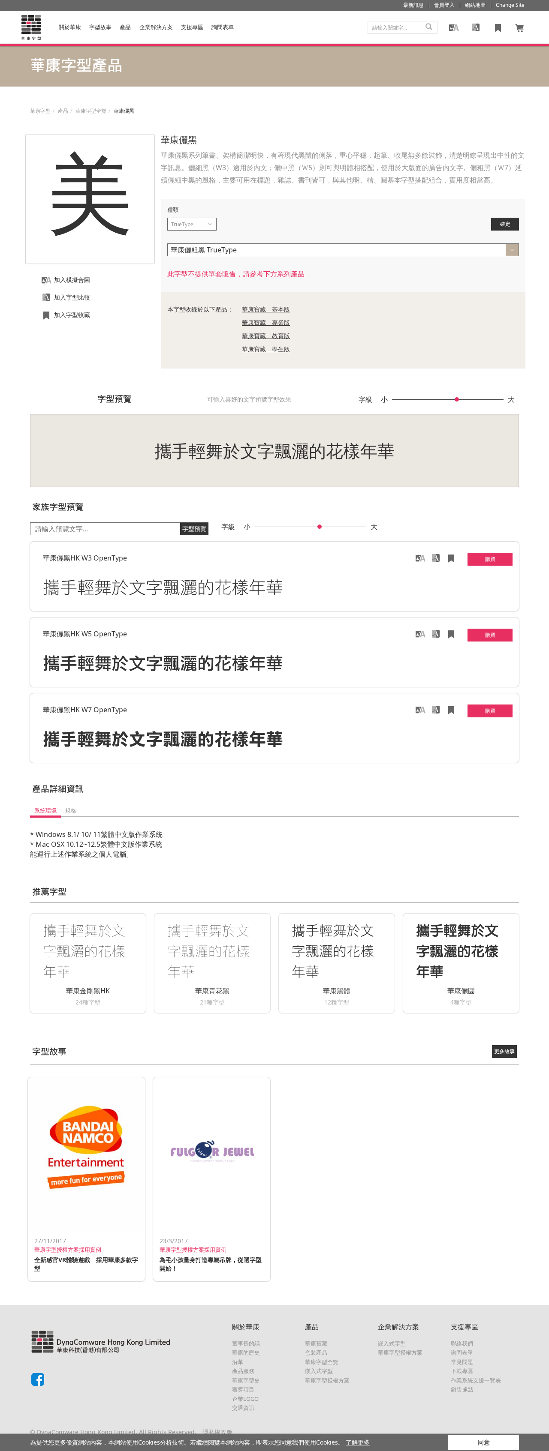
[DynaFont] (31, 27)
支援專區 (192, 27)
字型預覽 (194, 529)
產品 (125, 27)
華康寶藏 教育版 (266, 336)
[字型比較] (475, 27)
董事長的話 (246, 1343)
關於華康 (70, 27)
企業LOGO (245, 1399)
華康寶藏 (316, 1343)
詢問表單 (462, 1352)
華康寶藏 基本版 (266, 309)
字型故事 (100, 27)
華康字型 (40, 110)
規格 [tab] (70, 810)
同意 (484, 1442)
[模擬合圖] (454, 27)
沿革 (237, 1362)
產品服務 (243, 1371)
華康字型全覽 (90, 110)
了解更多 (358, 1442)
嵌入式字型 (319, 1371)
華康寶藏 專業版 (266, 322)
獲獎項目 (243, 1389)
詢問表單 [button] (222, 27)
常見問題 (462, 1362)
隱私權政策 (217, 1432)
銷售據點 (462, 1389)
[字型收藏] (498, 27)
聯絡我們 (462, 1343)
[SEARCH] (429, 27)
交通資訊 (243, 1408)
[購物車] (520, 27)
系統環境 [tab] (45, 810)
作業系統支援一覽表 (476, 1380)
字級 (365, 399)
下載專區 (462, 1371)
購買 (490, 559)
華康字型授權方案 (327, 1380)
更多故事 (504, 1051)
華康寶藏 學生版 (266, 349)
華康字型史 (246, 1380)
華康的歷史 (246, 1352)
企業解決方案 (156, 27)
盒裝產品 (316, 1352)
